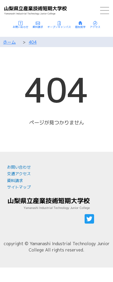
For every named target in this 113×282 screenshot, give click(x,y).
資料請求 (15, 180)
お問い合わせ (19, 167)
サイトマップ (19, 187)
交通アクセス (19, 174)
